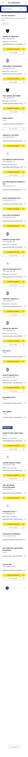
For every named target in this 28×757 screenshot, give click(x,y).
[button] (21, 9)
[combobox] (14, 9)
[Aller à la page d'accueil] (14, 2)
